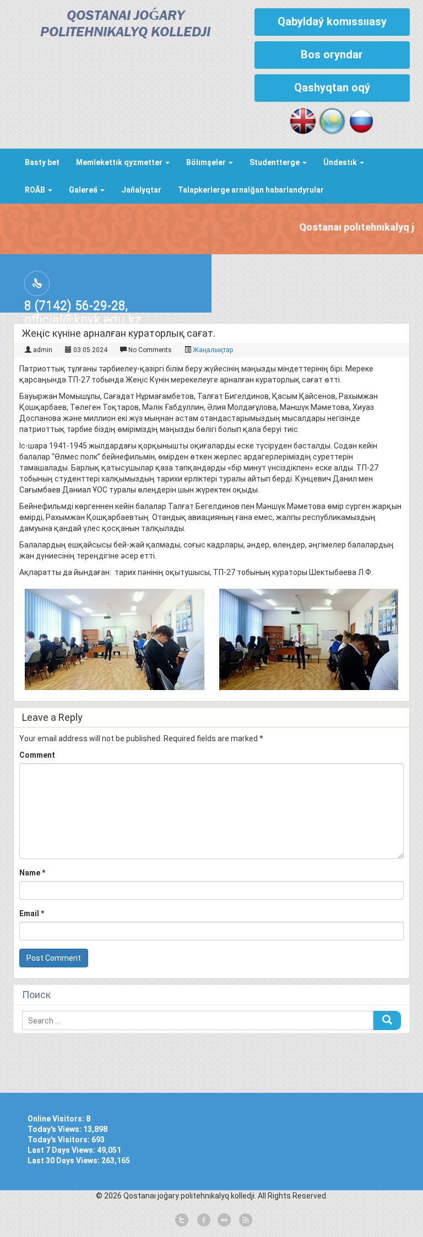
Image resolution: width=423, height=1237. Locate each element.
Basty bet (42, 162)
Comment (37, 755)
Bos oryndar (332, 54)
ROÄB (36, 189)
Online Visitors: (57, 1119)
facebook (202, 1220)
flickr (223, 1220)
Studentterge (275, 162)
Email (31, 913)
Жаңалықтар (213, 350)
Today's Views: (55, 1129)
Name (32, 872)
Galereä (84, 189)
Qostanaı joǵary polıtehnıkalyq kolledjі (125, 24)
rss (244, 1220)
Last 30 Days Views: (64, 1160)
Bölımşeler (206, 162)
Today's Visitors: (59, 1139)
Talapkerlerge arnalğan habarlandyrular (251, 189)
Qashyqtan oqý (332, 87)
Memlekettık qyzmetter (120, 162)
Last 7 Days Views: (62, 1150)
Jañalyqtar (141, 189)
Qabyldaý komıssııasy (332, 21)
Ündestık (341, 162)
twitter (181, 1220)
